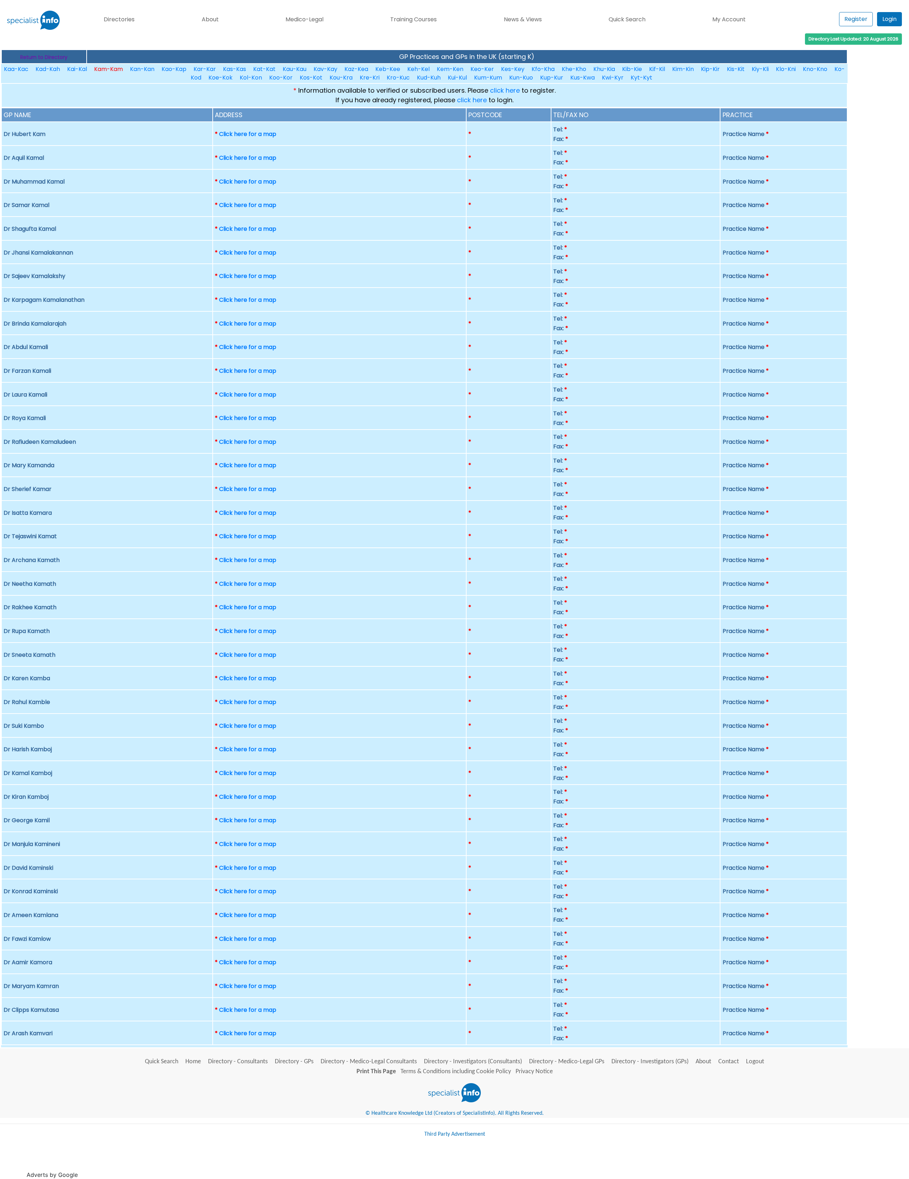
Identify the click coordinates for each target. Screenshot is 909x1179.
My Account (729, 19)
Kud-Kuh (429, 77)
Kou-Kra (341, 77)
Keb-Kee (387, 69)
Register (855, 19)
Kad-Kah (48, 69)
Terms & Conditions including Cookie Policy (456, 1071)
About (210, 19)
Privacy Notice (534, 1071)
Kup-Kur (551, 77)
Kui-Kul (457, 77)
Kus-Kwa (582, 77)
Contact (728, 1061)
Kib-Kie (632, 69)
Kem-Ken (450, 69)
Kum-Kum (488, 77)
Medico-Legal (304, 19)
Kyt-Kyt (641, 77)
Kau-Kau (294, 69)
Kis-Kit (736, 69)
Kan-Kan (142, 69)
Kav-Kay (325, 69)
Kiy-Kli (760, 69)
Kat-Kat (264, 69)
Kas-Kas (234, 69)
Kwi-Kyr (613, 77)
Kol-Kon (251, 77)
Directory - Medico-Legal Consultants (369, 1061)
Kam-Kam (108, 69)
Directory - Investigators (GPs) (649, 1061)
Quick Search (627, 19)
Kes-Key (512, 69)
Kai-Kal (77, 69)
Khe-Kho (574, 69)
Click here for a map (247, 134)
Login (889, 19)
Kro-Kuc (398, 77)
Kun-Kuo (521, 77)
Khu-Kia (604, 69)
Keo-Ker (482, 69)
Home (193, 1061)
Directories (119, 19)
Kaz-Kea (356, 69)
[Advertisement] (209, 1161)
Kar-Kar (205, 69)
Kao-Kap (174, 69)
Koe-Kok (220, 77)
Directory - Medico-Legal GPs (566, 1061)
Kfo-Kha (543, 69)
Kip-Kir (710, 69)
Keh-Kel (418, 69)
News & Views (523, 19)
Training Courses (413, 19)
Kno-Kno (815, 69)
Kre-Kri (370, 77)
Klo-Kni (786, 69)
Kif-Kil (657, 69)
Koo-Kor (281, 77)
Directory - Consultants (238, 1061)
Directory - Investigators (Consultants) (473, 1061)
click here (505, 90)
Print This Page (376, 1071)
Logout (755, 1061)
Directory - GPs (294, 1061)
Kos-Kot (311, 77)
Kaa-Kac (16, 69)
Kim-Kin (683, 69)
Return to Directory (43, 57)
